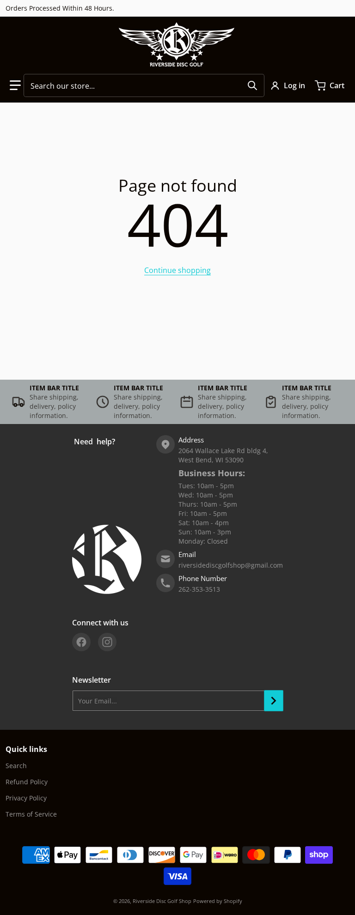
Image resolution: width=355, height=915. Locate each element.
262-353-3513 (199, 589)
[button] (15, 85)
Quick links (26, 749)
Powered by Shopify (217, 900)
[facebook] (81, 642)
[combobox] (144, 85)
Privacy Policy (26, 798)
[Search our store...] (252, 85)
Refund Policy (27, 781)
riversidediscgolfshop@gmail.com (230, 565)
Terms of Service (31, 814)
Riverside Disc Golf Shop (162, 900)
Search (16, 765)
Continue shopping (177, 270)
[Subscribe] (273, 700)
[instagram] (107, 642)
